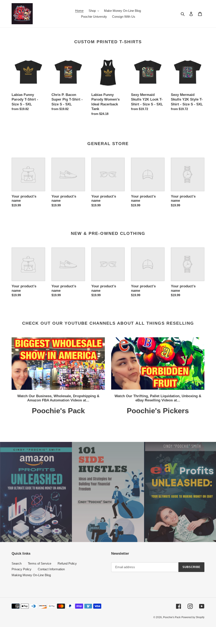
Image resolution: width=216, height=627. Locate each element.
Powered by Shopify (192, 617)
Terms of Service (39, 563)
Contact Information (51, 569)
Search (17, 563)
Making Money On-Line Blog (31, 575)
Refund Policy (67, 563)
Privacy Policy (21, 569)
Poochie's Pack (172, 617)
